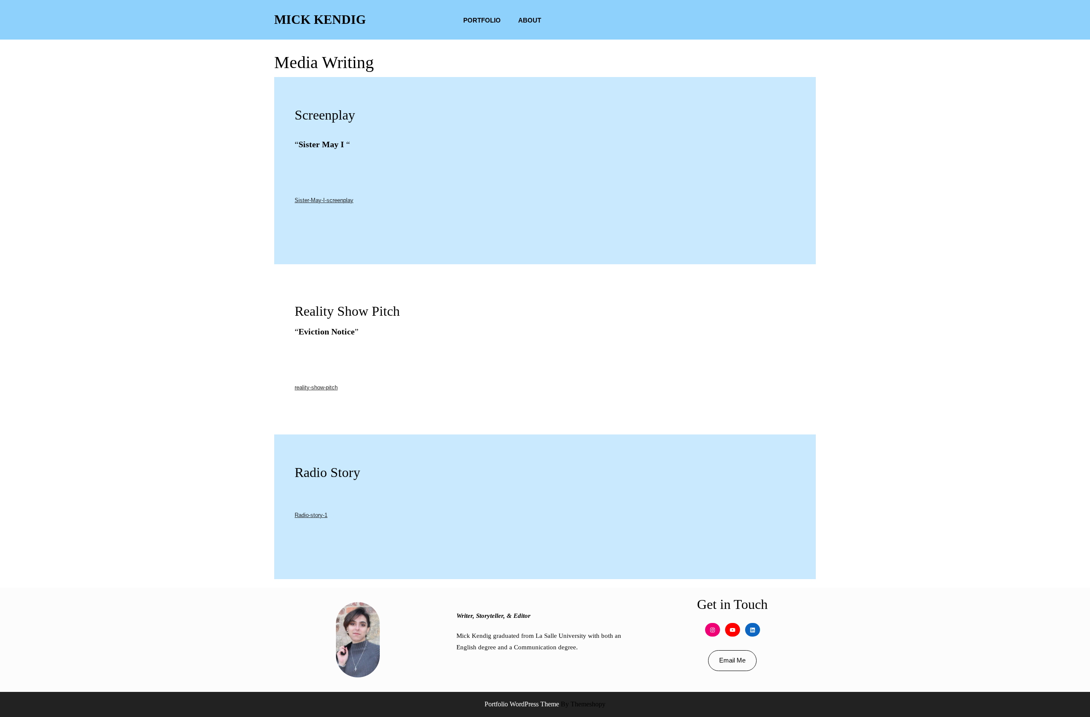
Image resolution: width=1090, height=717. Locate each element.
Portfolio (482, 20)
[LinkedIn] (752, 630)
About (529, 20)
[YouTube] (732, 630)
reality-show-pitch (316, 387)
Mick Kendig (320, 19)
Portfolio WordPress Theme (522, 704)
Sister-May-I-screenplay (324, 200)
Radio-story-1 (311, 515)
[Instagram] (712, 630)
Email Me (732, 660)
